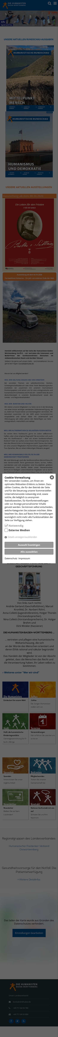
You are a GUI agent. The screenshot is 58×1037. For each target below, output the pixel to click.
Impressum (24, 558)
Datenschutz (11, 558)
